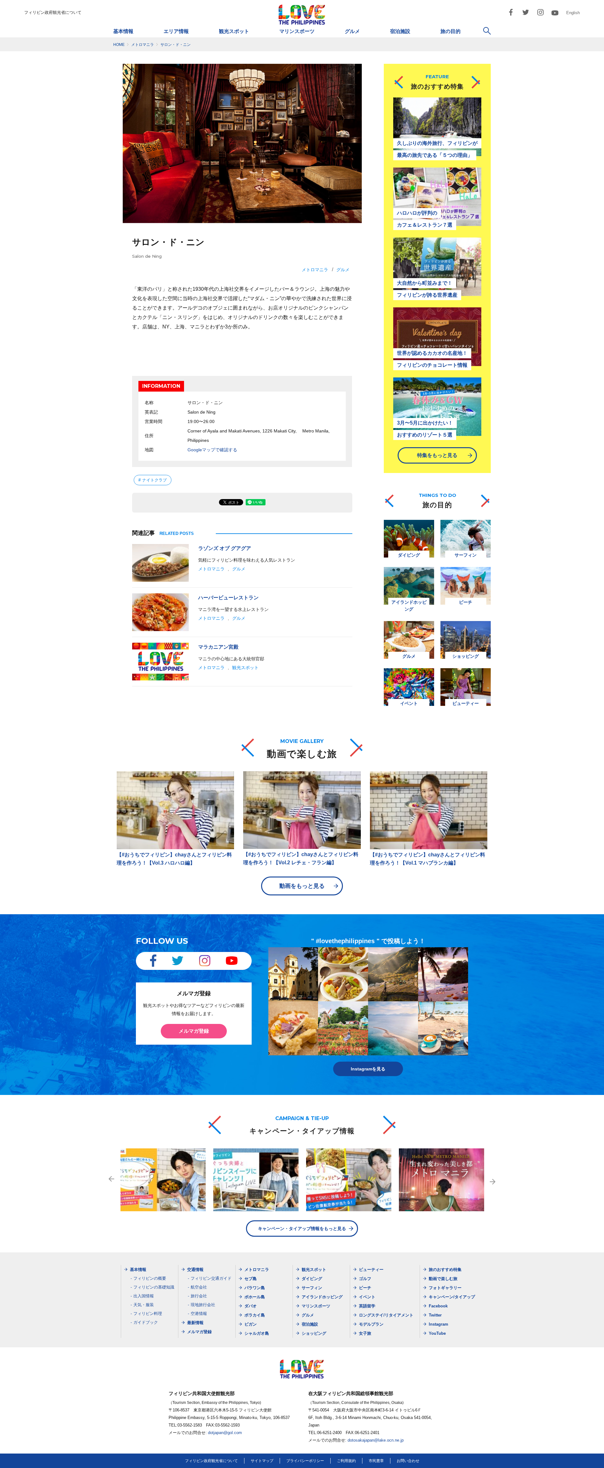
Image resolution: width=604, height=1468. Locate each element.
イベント (367, 1297)
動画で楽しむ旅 (443, 1278)
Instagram (438, 1324)
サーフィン (312, 1287)
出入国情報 (143, 1296)
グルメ (352, 31)
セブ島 (250, 1278)
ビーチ (365, 1287)
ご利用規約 (346, 1461)
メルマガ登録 (194, 1031)
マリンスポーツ (297, 31)
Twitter (435, 1315)
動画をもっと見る (302, 886)
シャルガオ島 (256, 1333)
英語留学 (367, 1306)
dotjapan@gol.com (225, 1432)
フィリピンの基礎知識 (153, 1287)
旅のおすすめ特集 (445, 1269)
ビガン (250, 1324)
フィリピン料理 (147, 1313)
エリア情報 (176, 31)
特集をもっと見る (437, 455)
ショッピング (314, 1333)
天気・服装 (143, 1304)
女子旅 (365, 1333)
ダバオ (250, 1306)
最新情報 (195, 1322)
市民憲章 (376, 1461)
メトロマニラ (315, 269)
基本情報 (123, 31)
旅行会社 (199, 1296)
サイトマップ (262, 1461)
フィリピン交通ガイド (211, 1278)
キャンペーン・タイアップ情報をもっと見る (302, 1228)
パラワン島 (254, 1287)
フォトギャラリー (445, 1287)
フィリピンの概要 (149, 1278)
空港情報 (199, 1313)
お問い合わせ (408, 1461)
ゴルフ (365, 1278)
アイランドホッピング (322, 1297)
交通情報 (195, 1269)
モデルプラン (371, 1324)
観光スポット (234, 31)
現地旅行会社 (203, 1304)
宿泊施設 (400, 31)
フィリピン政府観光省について (52, 12)
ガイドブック (145, 1322)
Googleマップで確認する (212, 449)
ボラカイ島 (254, 1315)
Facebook (438, 1306)
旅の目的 (450, 31)
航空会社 (199, 1287)
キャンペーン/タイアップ (452, 1297)
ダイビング (312, 1278)
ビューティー (371, 1269)
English (573, 12)
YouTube (437, 1333)
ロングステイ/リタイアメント (386, 1315)
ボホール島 (254, 1297)
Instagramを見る (368, 1068)
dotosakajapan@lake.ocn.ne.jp (376, 1440)
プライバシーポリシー (305, 1461)
